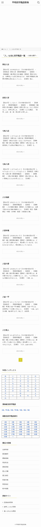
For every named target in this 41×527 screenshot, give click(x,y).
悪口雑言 (5, 475)
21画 (5, 432)
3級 (21, 410)
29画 (28, 434)
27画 (13, 434)
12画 (13, 427)
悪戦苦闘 (5, 467)
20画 (35, 429)
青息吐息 (5, 462)
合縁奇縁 (5, 449)
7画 (13, 424)
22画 (13, 432)
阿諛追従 (5, 484)
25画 (35, 432)
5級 (28, 410)
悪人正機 (5, 471)
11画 (5, 427)
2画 (13, 422)
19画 (28, 429)
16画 (5, 429)
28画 (20, 434)
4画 (28, 422)
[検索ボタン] (38, 2)
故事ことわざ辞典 (10, 507)
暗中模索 (5, 488)
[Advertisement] (20, 26)
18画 (20, 429)
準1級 (7, 410)
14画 (28, 427)
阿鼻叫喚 (5, 480)
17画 (13, 429)
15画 (35, 427)
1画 (5, 422)
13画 (20, 427)
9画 (28, 424)
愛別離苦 (5, 454)
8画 (20, 424)
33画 (5, 436)
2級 (12, 410)
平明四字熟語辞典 (20, 2)
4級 (25, 410)
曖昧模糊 (5, 458)
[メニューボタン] (2, 2)
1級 (3, 410)
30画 (35, 434)
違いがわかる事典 (10, 511)
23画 (20, 432)
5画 (35, 422)
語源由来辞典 (8, 502)
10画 (35, 424)
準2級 (16, 410)
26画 (5, 434)
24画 (28, 432)
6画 (5, 424)
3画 (20, 422)
